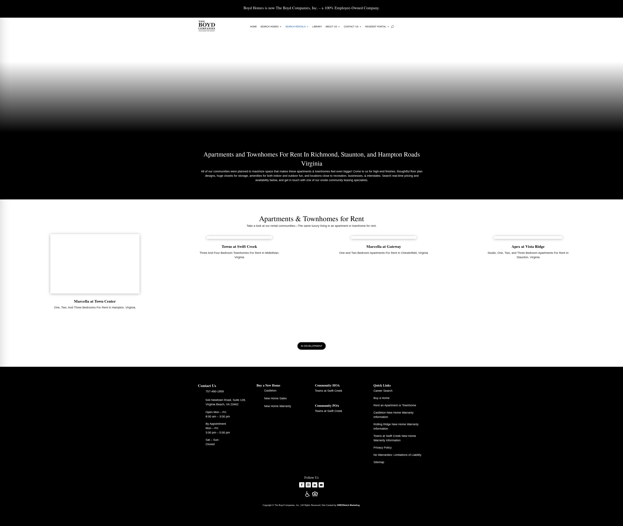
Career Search (382, 390)
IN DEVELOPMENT (311, 346)
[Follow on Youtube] (321, 484)
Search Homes (269, 26)
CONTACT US (351, 26)
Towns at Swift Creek (239, 246)
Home (253, 26)
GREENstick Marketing (348, 505)
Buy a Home (381, 398)
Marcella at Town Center (95, 301)
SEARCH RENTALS (295, 26)
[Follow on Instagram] (308, 484)
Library (317, 26)
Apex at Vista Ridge (528, 246)
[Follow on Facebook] (301, 484)
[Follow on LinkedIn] (314, 484)
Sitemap (378, 462)
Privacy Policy (382, 447)
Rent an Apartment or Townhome (394, 405)
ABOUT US (331, 26)
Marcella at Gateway (383, 246)
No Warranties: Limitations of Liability (397, 455)
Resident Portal (375, 26)
